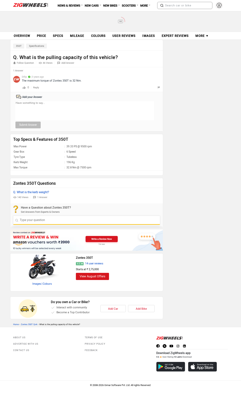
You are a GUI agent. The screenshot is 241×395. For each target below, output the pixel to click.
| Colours (47, 283)
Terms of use (94, 337)
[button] (161, 5)
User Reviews (124, 36)
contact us (21, 350)
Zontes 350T (84, 258)
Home (16, 324)
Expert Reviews (175, 36)
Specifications (36, 46)
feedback (91, 350)
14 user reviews (94, 263)
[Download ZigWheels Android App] (170, 367)
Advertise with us (25, 344)
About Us (19, 337)
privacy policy (95, 344)
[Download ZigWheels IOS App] (202, 367)
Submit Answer (28, 124)
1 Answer (42, 197)
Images (36, 283)
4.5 (78, 263)
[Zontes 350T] (42, 266)
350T (18, 46)
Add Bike (141, 308)
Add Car (113, 308)
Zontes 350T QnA (29, 324)
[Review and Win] (86, 240)
